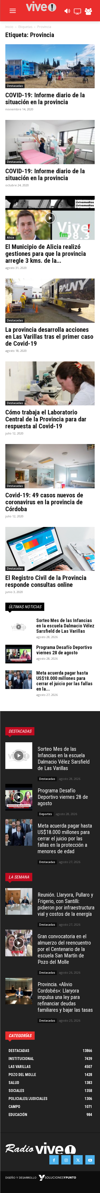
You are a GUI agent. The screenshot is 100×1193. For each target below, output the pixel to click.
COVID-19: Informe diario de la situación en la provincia (45, 98)
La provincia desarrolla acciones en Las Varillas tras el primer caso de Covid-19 (49, 336)
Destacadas (15, 86)
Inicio (9, 27)
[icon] (67, 12)
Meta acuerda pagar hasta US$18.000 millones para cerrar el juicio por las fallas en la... (64, 681)
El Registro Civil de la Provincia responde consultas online (45, 581)
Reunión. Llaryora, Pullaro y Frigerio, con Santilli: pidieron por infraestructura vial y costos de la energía (66, 904)
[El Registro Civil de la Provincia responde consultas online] (50, 549)
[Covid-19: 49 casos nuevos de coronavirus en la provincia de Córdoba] (50, 466)
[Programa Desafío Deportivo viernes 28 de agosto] (18, 654)
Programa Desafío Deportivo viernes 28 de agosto (64, 649)
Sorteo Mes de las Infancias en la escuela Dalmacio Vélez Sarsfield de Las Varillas (65, 626)
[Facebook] (54, 1159)
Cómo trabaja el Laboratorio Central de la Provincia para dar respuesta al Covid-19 (45, 419)
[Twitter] (78, 1159)
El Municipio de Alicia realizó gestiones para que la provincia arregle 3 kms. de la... (45, 253)
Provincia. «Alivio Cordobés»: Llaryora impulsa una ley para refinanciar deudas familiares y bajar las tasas (65, 997)
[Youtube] (90, 1159)
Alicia (10, 237)
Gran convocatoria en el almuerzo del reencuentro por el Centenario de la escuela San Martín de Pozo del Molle (64, 949)
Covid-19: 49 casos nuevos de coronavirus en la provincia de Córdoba (44, 502)
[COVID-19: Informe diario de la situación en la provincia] (50, 66)
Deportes (45, 814)
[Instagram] (66, 1159)
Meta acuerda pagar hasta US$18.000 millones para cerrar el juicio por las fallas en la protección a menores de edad (65, 839)
